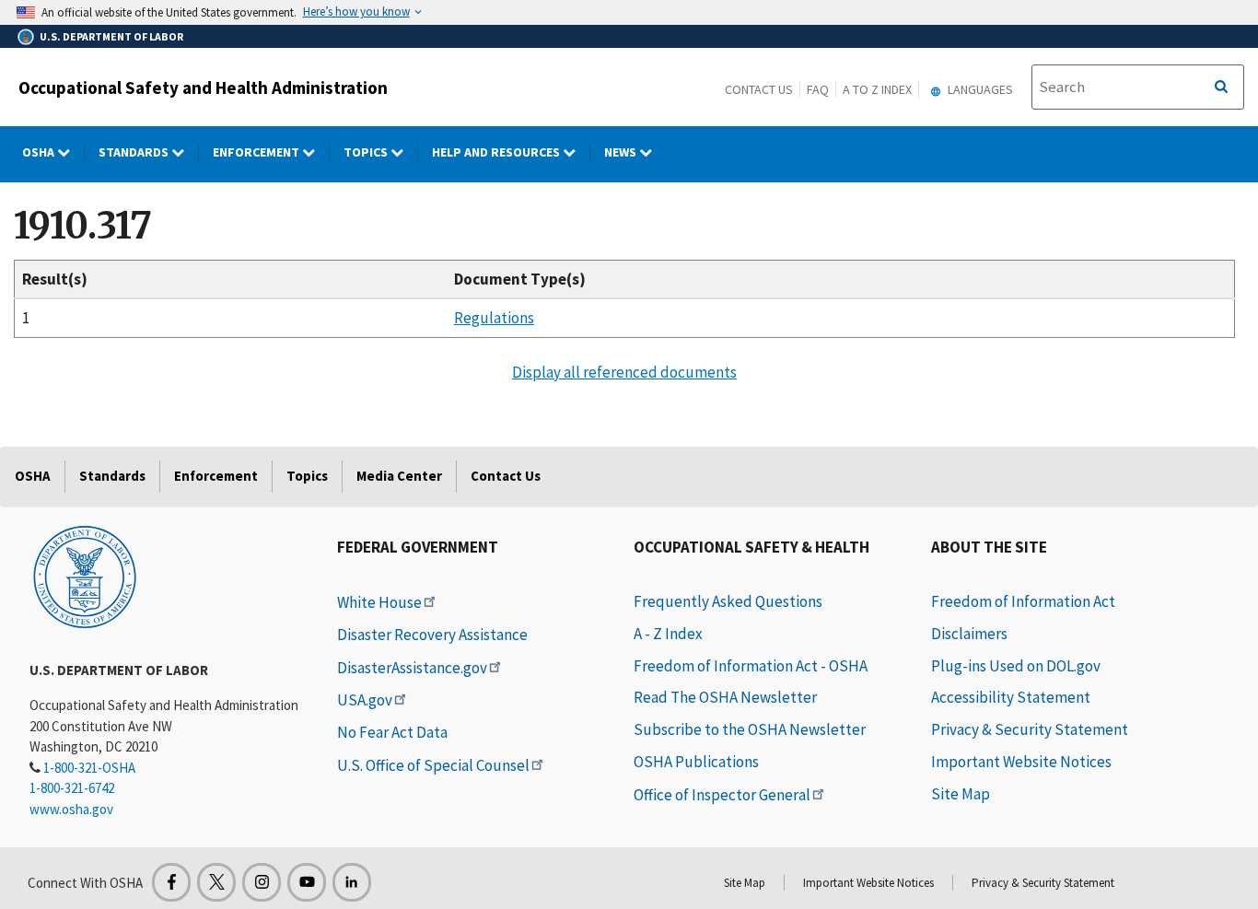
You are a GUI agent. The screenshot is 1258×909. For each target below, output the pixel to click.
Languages (979, 89)
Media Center (399, 475)
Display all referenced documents (624, 372)
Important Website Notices (1021, 762)
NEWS (621, 152)
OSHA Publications (696, 762)
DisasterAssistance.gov (412, 668)
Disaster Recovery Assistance (432, 634)
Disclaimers (969, 633)
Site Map (960, 794)
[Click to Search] (1221, 87)
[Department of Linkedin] (351, 882)
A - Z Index (668, 633)
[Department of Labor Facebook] (171, 882)
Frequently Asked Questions (728, 601)
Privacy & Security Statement (1029, 729)
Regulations (494, 318)
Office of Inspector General (722, 795)
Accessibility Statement (1010, 697)
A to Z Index (877, 89)
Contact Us (759, 89)
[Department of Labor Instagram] (261, 882)
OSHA (39, 152)
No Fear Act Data (392, 732)
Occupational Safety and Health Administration (203, 87)
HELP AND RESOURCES (497, 152)
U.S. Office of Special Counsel (433, 765)
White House (379, 602)
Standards (135, 152)
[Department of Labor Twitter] (216, 882)
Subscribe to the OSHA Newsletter (750, 729)
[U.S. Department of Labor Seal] (84, 575)
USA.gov (364, 700)
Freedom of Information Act (1023, 601)
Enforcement (257, 152)
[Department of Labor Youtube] (306, 882)
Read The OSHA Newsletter (725, 697)
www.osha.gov (71, 809)
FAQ (818, 89)
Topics (367, 152)
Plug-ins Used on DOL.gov (1016, 666)
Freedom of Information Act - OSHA (751, 666)
